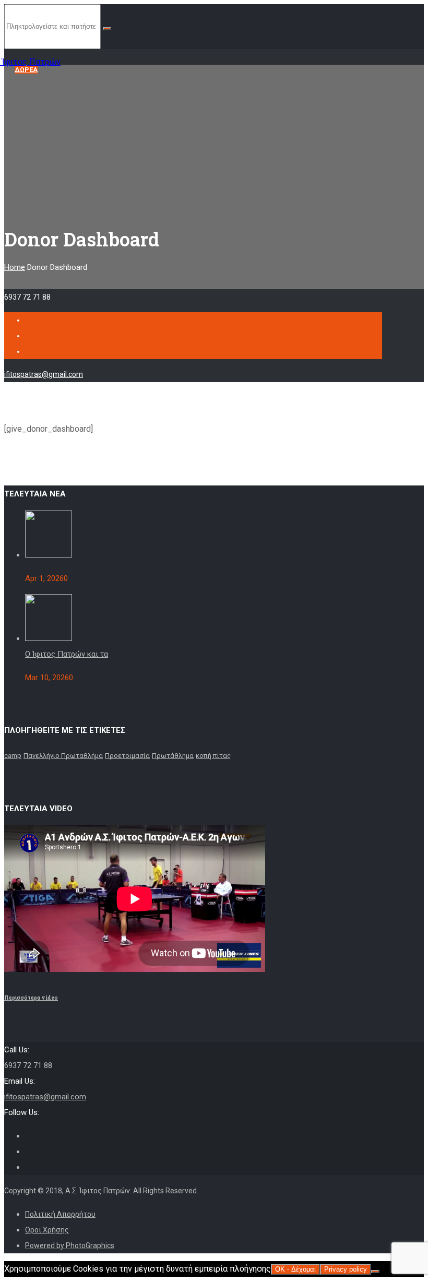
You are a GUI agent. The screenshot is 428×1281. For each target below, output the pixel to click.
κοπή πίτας (213, 756)
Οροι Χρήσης (47, 1230)
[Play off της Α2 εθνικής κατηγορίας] (48, 555)
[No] (375, 1271)
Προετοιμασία (127, 756)
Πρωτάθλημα (173, 756)
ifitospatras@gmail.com (43, 374)
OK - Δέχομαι (295, 1269)
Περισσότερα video (31, 997)
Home (14, 267)
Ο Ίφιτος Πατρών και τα (66, 654)
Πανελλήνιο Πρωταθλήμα (63, 756)
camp (12, 756)
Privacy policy (345, 1269)
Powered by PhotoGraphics (69, 1245)
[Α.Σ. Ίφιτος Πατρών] (45, 57)
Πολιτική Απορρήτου (60, 1214)
